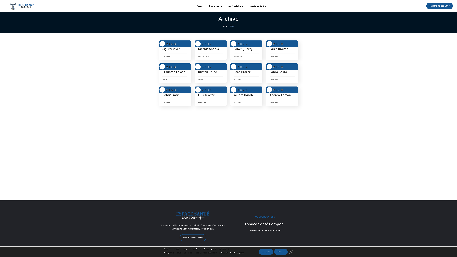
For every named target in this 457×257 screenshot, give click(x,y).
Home (225, 26)
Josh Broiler (242, 72)
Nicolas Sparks (208, 49)
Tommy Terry (243, 49)
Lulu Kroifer (206, 95)
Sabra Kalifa (278, 72)
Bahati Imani (171, 95)
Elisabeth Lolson (173, 72)
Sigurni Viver (171, 49)
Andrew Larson (280, 95)
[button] (439, 6)
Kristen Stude (207, 72)
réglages (240, 253)
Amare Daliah (243, 95)
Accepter (266, 252)
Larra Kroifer (279, 49)
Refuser (281, 252)
